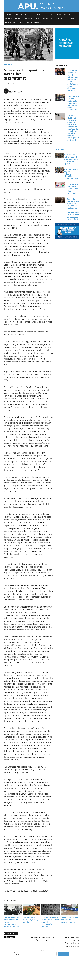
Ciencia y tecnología (31, 18)
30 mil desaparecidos (40, 891)
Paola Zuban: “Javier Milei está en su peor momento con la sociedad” (73, 103)
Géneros (39, 14)
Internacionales (57, 18)
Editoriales (9, 14)
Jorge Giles (23, 891)
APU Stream (70, 18)
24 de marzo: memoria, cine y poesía (30, 919)
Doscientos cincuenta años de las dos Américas (72, 188)
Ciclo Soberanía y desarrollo (30, 23)
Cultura (67, 14)
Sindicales (8, 18)
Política (19, 14)
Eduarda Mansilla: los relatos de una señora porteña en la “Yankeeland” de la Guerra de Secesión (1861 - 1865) (73, 209)
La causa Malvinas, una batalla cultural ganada (69, 919)
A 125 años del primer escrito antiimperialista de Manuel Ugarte (71, 159)
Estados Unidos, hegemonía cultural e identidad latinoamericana (71, 174)
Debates (45, 18)
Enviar (63, 954)
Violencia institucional (53, 14)
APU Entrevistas (10, 23)
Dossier (18, 18)
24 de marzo (10, 891)
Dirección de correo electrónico (19, 954)
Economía (28, 14)
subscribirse (9, 937)
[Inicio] (41, 6)
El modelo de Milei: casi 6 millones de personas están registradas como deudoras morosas (73, 80)
